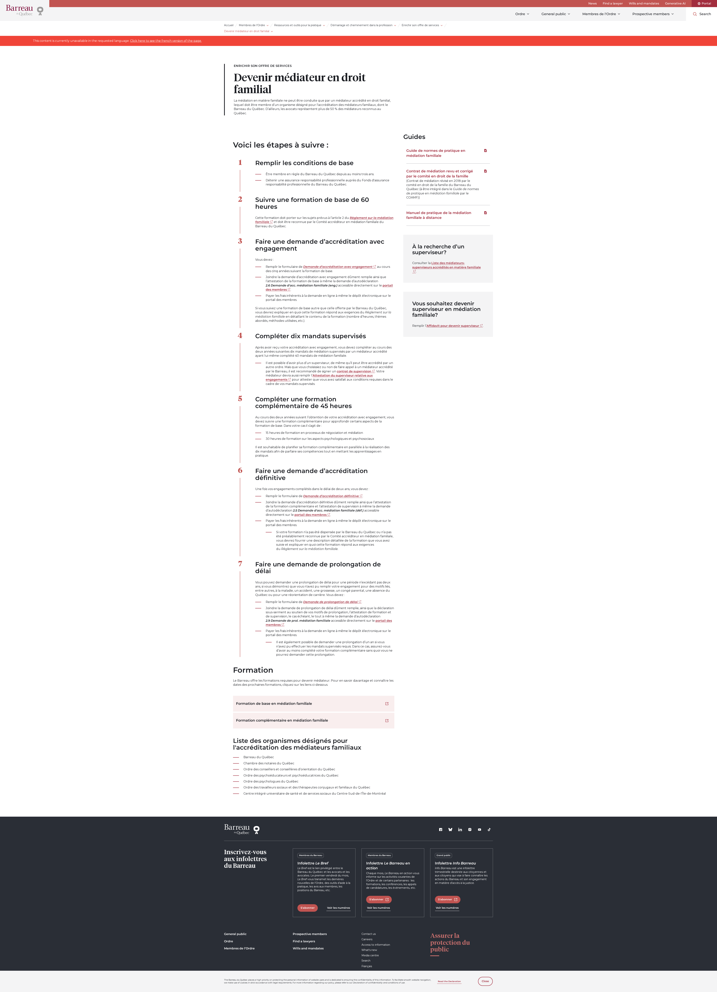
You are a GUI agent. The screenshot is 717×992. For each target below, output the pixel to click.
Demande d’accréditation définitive (331, 496)
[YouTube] (479, 829)
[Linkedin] (460, 829)
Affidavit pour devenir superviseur (452, 326)
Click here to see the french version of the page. (166, 41)
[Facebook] (440, 829)
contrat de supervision (354, 371)
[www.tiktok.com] (489, 829)
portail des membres (310, 515)
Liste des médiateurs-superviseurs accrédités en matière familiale (446, 265)
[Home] (24, 10)
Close (485, 981)
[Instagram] (470, 829)
